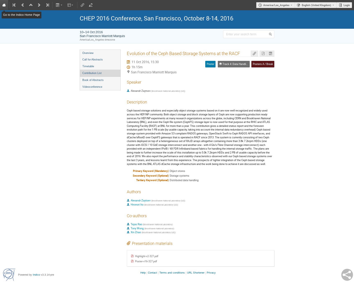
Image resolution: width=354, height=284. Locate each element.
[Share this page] (347, 275)
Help (143, 272)
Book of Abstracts (93, 80)
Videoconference (92, 86)
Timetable (88, 66)
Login (347, 5)
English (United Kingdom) (316, 5)
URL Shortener (195, 272)
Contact (152, 272)
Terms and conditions (172, 272)
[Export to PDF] (263, 54)
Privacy (211, 272)
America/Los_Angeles (276, 5)
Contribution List (92, 73)
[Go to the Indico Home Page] (4, 5)
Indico (36, 274)
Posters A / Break (263, 64)
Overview (87, 53)
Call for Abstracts (92, 59)
